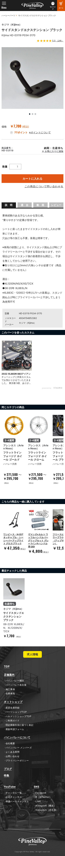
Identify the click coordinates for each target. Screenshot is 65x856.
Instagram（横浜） (45, 805)
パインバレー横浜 (15, 680)
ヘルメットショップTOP (18, 716)
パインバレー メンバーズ (19, 747)
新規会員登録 (13, 707)
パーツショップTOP (16, 712)
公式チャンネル (14, 797)
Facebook (41, 793)
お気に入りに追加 (53, 151)
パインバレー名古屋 (16, 685)
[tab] (9, 205)
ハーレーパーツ (8, 15)
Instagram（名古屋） (46, 810)
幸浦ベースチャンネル (17, 801)
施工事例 (10, 689)
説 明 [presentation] (8, 204)
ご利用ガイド (13, 720)
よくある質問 (13, 752)
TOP (6, 666)
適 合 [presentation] (24, 204)
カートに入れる (32, 178)
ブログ (8, 768)
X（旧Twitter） (43, 797)
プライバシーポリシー (17, 760)
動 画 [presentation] (40, 204)
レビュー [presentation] (56, 204)
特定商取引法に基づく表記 (19, 725)
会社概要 (10, 743)
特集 (6, 775)
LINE (38, 801)
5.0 (57, 40)
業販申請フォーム (15, 729)
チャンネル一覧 (14, 793)
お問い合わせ (13, 756)
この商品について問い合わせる (44, 186)
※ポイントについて (40, 132)
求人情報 (32, 654)
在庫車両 (10, 693)
